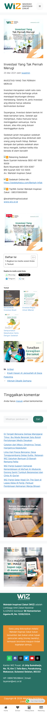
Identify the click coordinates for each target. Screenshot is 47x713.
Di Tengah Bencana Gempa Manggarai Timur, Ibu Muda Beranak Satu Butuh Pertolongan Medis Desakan (23, 437)
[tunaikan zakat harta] (23, 361)
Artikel (10, 369)
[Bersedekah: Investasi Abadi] (12, 298)
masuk (19, 401)
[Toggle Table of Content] (32, 257)
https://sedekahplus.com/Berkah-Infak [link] (23, 182)
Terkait (10, 264)
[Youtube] (31, 658)
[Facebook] (15, 658)
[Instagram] (20, 658)
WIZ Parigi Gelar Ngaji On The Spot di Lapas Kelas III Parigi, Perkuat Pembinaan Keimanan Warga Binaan (22, 483)
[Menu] (39, 6)
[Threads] (37, 658)
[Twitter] (26, 658)
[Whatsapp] (9, 658)
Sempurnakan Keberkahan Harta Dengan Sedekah (11, 333)
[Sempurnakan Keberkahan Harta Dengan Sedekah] (12, 321)
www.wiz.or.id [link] (11, 202)
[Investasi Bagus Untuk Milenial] (30, 298)
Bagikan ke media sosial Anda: (21, 261)
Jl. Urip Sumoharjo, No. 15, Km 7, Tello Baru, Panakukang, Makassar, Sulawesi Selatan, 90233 (22, 668)
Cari (38, 419)
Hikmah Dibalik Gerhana (19, 381)
